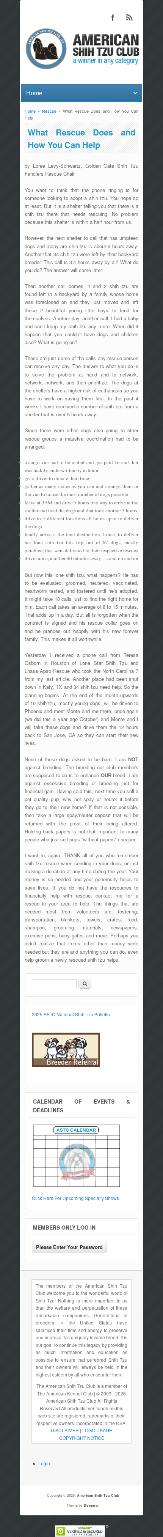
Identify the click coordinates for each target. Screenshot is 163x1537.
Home (30, 111)
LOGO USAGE (97, 1430)
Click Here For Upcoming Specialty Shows (75, 1198)
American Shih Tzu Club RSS (129, 17)
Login (44, 1463)
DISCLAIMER (65, 1430)
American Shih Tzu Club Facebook (113, 17)
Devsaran (92, 1505)
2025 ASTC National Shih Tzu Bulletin (71, 1014)
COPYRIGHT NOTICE (81, 1438)
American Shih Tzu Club (98, 1495)
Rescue (49, 111)
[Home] (81, 70)
